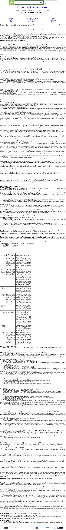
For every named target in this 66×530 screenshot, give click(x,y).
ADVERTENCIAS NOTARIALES (32, 18)
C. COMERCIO (32, 19)
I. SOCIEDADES (11, 21)
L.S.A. (11, 19)
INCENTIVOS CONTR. (32, 21)
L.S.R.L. (53, 18)
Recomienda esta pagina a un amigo (13, 528)
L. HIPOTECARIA (11, 18)
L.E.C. (53, 19)
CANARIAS (53, 21)
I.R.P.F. (11, 20)
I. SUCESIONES (53, 20)
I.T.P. (32, 20)
